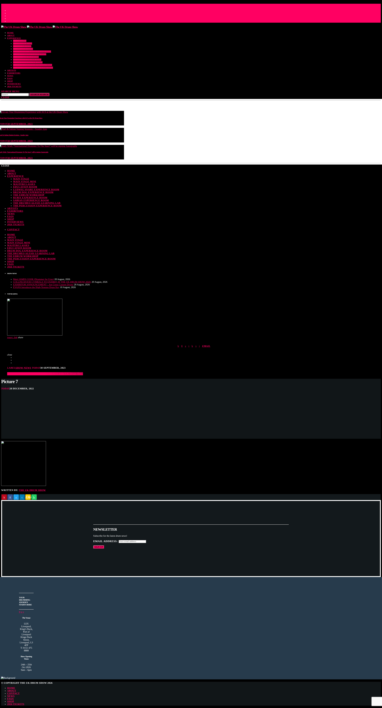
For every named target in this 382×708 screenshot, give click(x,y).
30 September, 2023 (20, 124)
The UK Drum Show (32, 490)
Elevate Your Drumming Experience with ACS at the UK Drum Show (45, 373)
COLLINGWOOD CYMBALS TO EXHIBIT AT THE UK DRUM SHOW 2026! (52, 282)
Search (39, 94)
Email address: (105, 541)
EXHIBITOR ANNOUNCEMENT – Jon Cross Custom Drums (43, 284)
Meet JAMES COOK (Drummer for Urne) (33, 279)
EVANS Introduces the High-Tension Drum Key (36, 287)
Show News (23, 368)
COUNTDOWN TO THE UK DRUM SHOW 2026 (30, 5)
